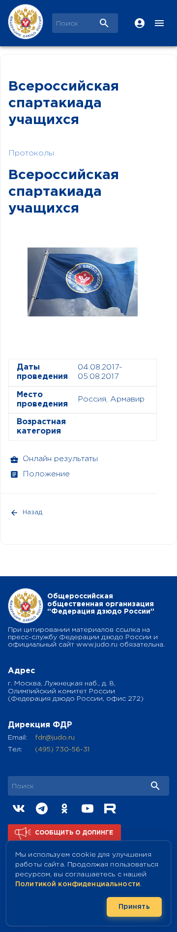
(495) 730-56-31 (62, 749)
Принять (134, 907)
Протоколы (31, 153)
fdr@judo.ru (55, 738)
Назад (32, 512)
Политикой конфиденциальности (77, 884)
